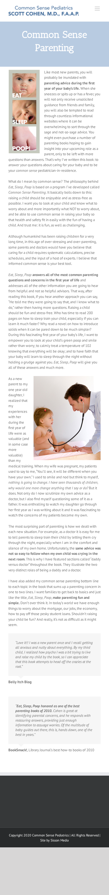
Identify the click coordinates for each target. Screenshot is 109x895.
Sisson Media (60, 840)
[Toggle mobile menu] (98, 8)
